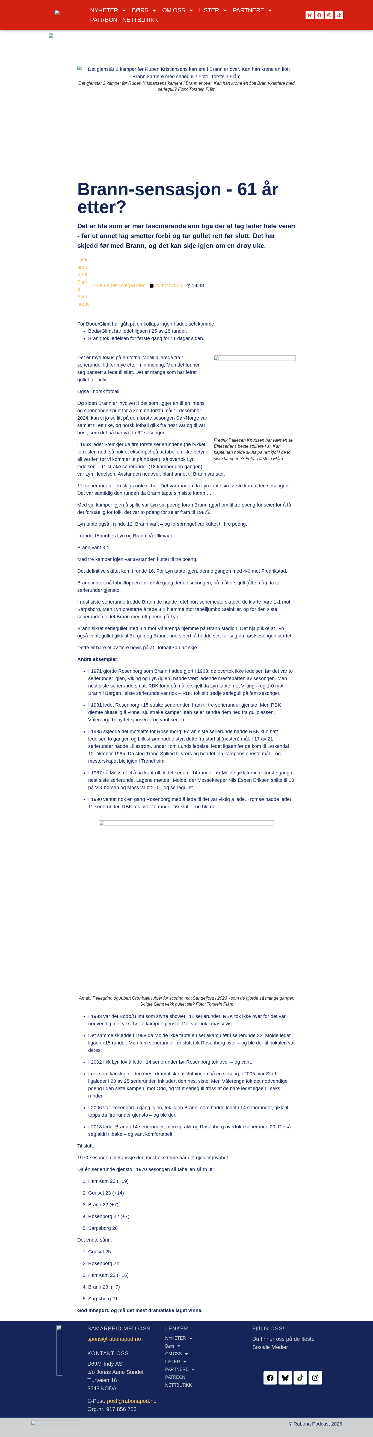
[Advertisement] (186, 136)
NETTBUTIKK (140, 19)
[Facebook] (319, 15)
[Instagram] (329, 15)
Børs (140, 10)
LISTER (209, 10)
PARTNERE (248, 10)
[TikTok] (339, 15)
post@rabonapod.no (131, 1401)
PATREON (103, 19)
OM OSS (173, 10)
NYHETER (104, 10)
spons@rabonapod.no (114, 1339)
